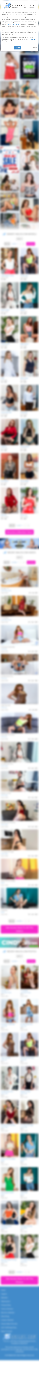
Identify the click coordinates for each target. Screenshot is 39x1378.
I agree (17, 48)
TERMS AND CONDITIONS (13, 24)
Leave (35, 47)
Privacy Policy (32, 39)
